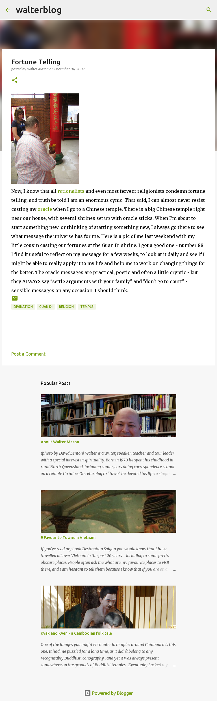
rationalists (72, 191)
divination (23, 306)
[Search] (69, 10)
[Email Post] (14, 300)
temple (87, 306)
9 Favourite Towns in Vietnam (68, 537)
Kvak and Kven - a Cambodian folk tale (76, 633)
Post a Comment (28, 353)
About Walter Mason (60, 442)
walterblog (39, 10)
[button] (14, 80)
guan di (46, 306)
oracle (45, 209)
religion (66, 306)
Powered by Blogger (112, 693)
